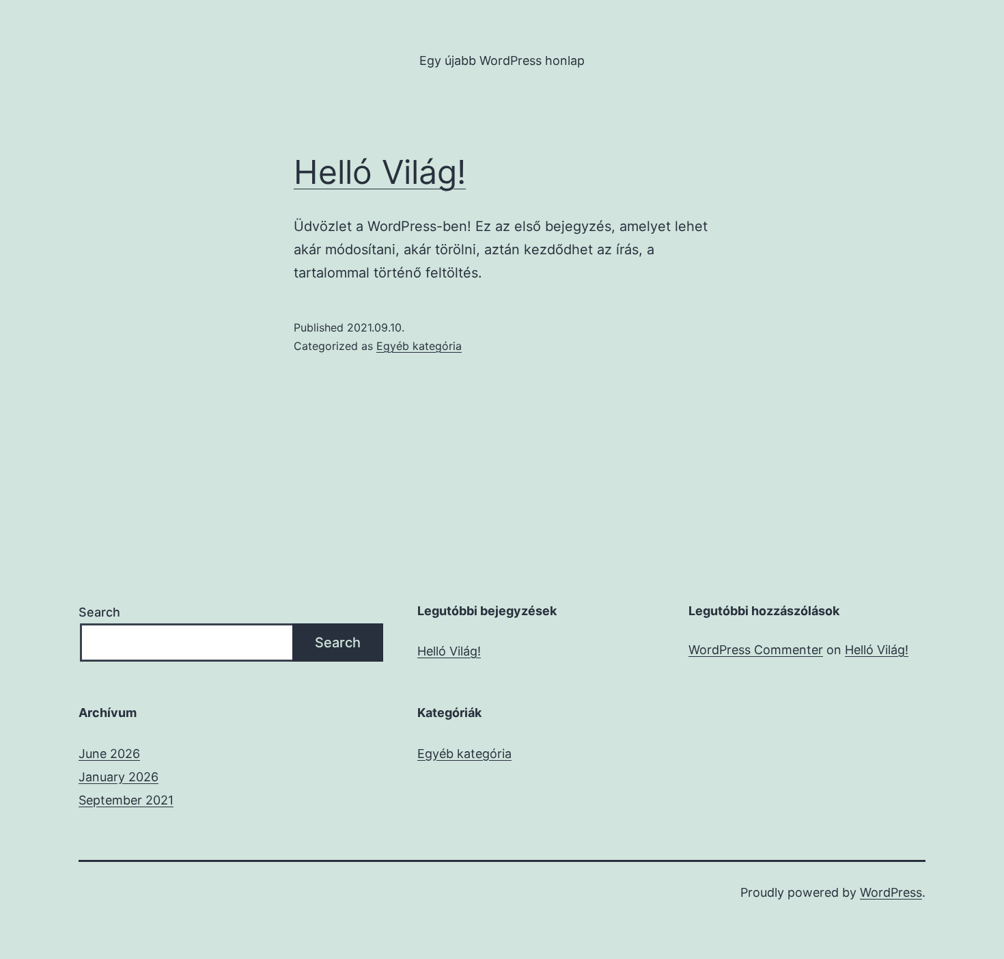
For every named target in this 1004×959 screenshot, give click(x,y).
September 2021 (126, 800)
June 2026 (109, 753)
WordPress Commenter (755, 650)
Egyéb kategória (419, 346)
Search (99, 612)
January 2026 (118, 777)
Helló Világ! (380, 172)
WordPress (891, 892)
